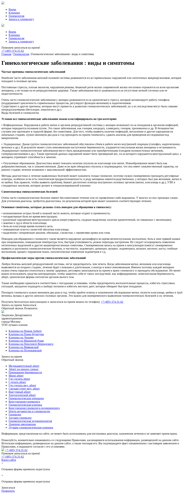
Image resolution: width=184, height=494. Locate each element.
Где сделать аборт (19, 378)
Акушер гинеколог (20, 417)
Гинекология (16, 15)
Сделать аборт (17, 382)
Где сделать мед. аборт (22, 385)
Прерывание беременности (25, 372)
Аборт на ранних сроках (23, 369)
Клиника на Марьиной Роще (26, 340)
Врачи (12, 9)
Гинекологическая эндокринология (30, 421)
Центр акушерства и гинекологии (29, 411)
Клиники (14, 12)
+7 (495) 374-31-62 (12, 50)
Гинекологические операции (26, 398)
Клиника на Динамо (21, 337)
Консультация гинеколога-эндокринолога (34, 408)
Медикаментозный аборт (24, 365)
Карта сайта (8, 459)
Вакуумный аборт (20, 391)
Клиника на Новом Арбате (25, 331)
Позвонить (8, 490)
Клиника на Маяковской (24, 347)
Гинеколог (15, 414)
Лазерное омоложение (22, 424)
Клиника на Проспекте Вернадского (31, 343)
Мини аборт (16, 375)
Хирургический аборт (22, 395)
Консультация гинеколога (24, 401)
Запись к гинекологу (21, 19)
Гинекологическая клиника (25, 404)
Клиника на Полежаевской (25, 350)
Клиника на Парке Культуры (26, 334)
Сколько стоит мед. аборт (24, 388)
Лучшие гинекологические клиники (31, 427)
